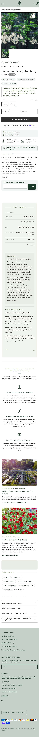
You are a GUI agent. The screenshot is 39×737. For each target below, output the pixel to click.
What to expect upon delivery (11, 603)
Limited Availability (9, 581)
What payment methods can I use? (13, 613)
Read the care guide (10, 555)
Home (3, 9)
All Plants (6, 577)
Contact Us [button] (4, 695)
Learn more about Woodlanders (14, 502)
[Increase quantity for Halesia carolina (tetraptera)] (8, 111)
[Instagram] (3, 700)
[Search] (33, 3)
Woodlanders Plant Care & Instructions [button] (13, 650)
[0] (36, 3)
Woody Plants (18, 589)
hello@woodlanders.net (8, 688)
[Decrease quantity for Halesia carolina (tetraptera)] (3, 111)
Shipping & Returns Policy (9, 639)
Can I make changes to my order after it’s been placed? (16, 619)
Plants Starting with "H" (10, 585)
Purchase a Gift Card (7, 636)
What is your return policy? (11, 608)
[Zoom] (33, 16)
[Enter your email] (36, 667)
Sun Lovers (7, 589)
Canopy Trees (17, 577)
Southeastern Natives (27, 585)
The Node (4, 643)
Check (32, 186)
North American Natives (25, 581)
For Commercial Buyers (8, 646)
